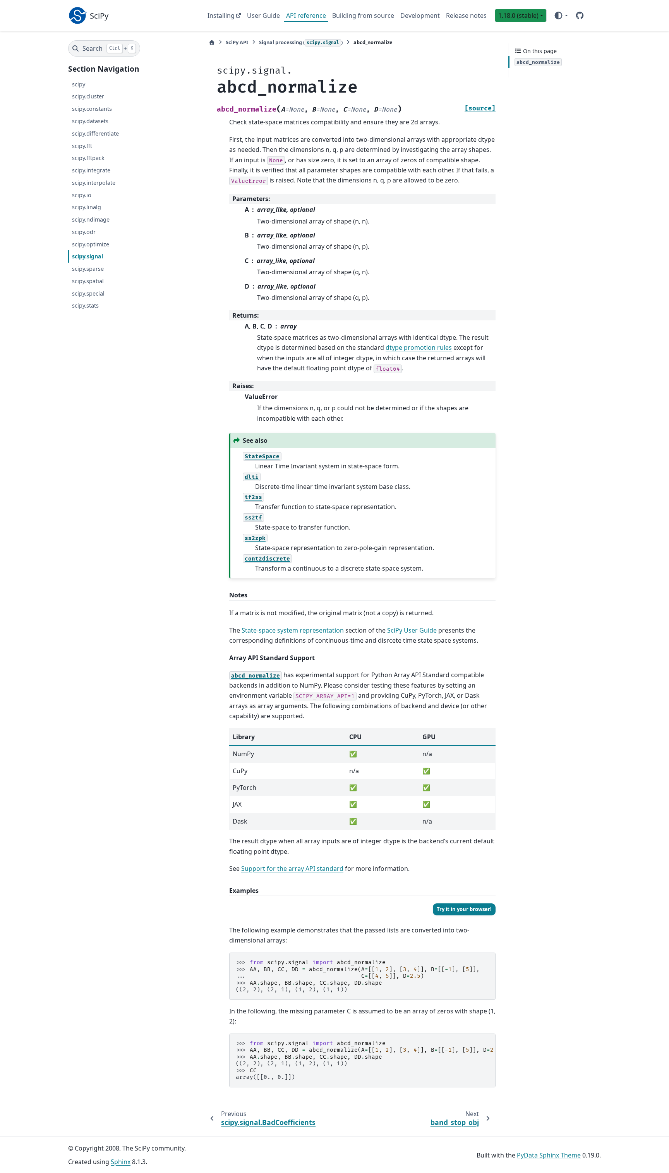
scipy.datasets (90, 121)
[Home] (212, 42)
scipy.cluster (88, 96)
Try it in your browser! (464, 909)
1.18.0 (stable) (518, 15)
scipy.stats (85, 305)
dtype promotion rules (419, 347)
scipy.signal (87, 256)
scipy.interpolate (93, 182)
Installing (221, 15)
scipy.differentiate (95, 133)
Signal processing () (301, 42)
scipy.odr (84, 232)
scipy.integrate (91, 170)
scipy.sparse (88, 268)
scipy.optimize (90, 244)
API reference (306, 15)
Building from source (363, 15)
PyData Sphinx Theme (549, 1155)
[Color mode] (561, 15)
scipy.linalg (86, 207)
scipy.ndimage (91, 219)
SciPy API (237, 42)
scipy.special (88, 293)
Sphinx (120, 1162)
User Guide (263, 15)
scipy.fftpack (88, 158)
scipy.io (81, 195)
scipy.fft (82, 146)
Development (420, 15)
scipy (78, 84)
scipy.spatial (88, 281)
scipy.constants (92, 108)
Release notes (466, 15)
